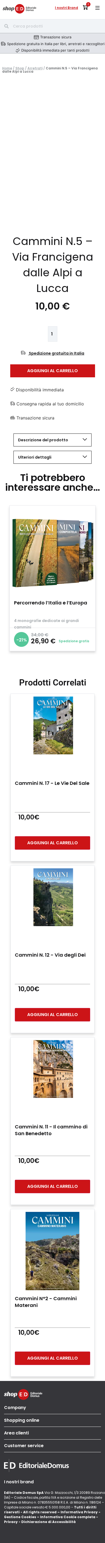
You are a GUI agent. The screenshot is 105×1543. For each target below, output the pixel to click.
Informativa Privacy (79, 1512)
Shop (19, 68)
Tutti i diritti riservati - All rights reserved (50, 1509)
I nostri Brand (66, 7)
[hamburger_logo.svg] (97, 8)
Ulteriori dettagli (34, 457)
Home (7, 68)
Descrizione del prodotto (43, 440)
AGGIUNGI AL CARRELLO (52, 371)
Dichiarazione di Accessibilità (48, 1522)
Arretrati (35, 68)
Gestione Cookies (20, 1517)
